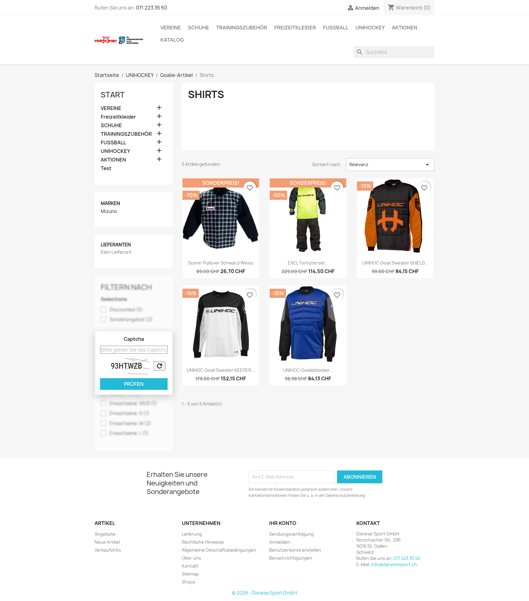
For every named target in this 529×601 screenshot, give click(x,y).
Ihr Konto (282, 523)
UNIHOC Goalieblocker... (308, 370)
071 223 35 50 (151, 7)
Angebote (105, 534)
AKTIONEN (404, 27)
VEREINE (170, 27)
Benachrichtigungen (290, 558)
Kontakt (190, 566)
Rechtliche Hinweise (203, 542)
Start (113, 94)
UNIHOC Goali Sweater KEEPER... (221, 370)
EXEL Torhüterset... (308, 263)
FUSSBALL (335, 27)
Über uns (191, 558)
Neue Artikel (107, 542)
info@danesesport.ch (394, 564)
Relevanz (390, 164)
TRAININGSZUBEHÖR (241, 27)
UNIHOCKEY (370, 27)
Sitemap (190, 574)
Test (106, 168)
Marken (110, 203)
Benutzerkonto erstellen (295, 550)
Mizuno (109, 211)
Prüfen (134, 384)
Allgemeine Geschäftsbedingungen (219, 550)
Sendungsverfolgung (291, 534)
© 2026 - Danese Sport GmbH (264, 593)
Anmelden (279, 542)
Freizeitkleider (295, 27)
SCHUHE (198, 27)
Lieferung (192, 534)
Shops (188, 582)
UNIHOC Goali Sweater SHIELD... (395, 263)
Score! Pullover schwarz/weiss (220, 263)
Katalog (172, 39)
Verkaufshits (108, 550)
